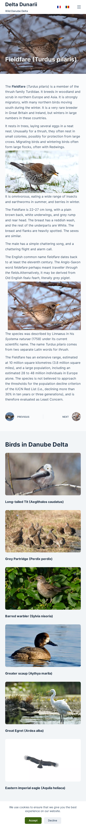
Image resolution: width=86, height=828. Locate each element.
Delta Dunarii (21, 4)
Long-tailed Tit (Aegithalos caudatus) (34, 502)
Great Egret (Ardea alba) (24, 731)
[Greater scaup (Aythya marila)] (43, 645)
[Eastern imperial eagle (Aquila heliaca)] (43, 760)
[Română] (67, 7)
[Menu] (79, 7)
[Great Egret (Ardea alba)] (43, 703)
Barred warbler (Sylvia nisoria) (29, 616)
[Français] (59, 7)
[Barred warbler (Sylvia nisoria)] (43, 588)
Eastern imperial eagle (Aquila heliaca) (35, 788)
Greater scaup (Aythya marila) (28, 673)
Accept (33, 820)
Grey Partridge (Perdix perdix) (29, 559)
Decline (52, 820)
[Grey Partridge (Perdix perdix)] (43, 531)
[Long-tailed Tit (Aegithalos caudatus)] (43, 474)
